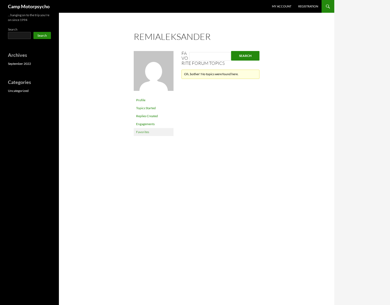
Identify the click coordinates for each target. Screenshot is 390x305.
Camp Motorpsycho (29, 6)
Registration (308, 6)
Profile (140, 100)
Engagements (145, 124)
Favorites (142, 132)
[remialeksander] (154, 73)
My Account (281, 6)
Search (13, 29)
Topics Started (146, 108)
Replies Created (147, 116)
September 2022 (19, 64)
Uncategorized (18, 91)
